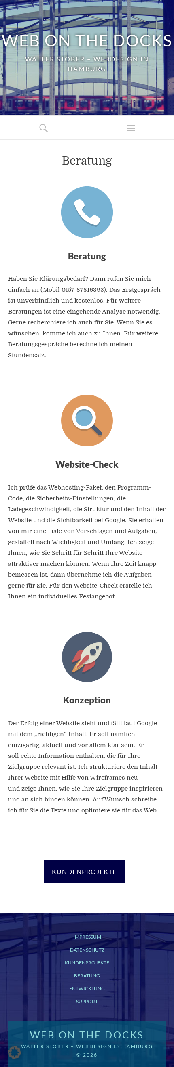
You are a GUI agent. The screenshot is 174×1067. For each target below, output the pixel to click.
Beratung (87, 976)
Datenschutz (87, 950)
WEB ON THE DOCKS (87, 40)
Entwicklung (87, 988)
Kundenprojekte (87, 963)
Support (87, 1001)
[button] (14, 1052)
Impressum (87, 937)
